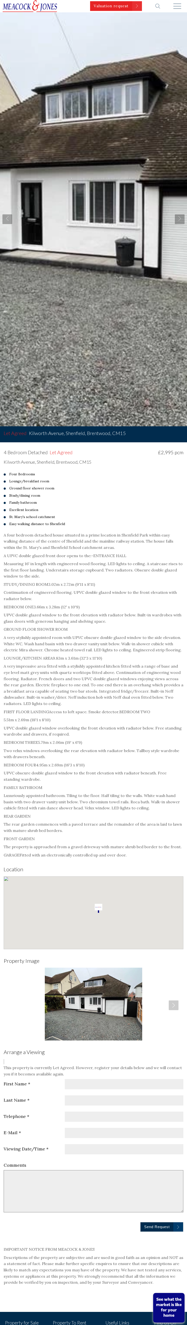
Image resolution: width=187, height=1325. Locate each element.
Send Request (157, 1227)
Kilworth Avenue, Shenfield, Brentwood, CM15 (65, 433)
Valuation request (111, 6)
